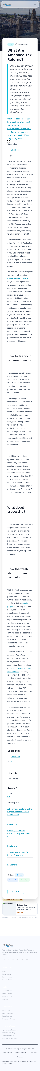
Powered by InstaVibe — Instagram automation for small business (19, 1062)
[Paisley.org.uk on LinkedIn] (27, 959)
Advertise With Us (8, 1035)
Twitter (19, 875)
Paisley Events (7, 977)
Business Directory (8, 1033)
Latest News (6, 974)
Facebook (12, 880)
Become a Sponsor (8, 1019)
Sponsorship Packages (10, 1030)
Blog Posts (15, 150)
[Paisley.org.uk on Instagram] (13, 959)
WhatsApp (24, 880)
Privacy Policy (7, 1052)
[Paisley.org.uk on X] (9, 959)
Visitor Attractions (8, 991)
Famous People (7, 996)
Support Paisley (7, 1013)
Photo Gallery (7, 994)
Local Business (7, 1016)
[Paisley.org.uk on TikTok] (18, 959)
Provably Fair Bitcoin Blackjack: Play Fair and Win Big (19, 833)
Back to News (17, 892)
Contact (5, 999)
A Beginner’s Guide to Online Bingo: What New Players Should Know (19, 812)
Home (4, 971)
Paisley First (6, 1010)
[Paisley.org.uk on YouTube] (22, 959)
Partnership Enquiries (9, 1038)
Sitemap (20, 1057)
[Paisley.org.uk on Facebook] (4, 959)
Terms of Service (20, 1052)
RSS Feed (34, 1052)
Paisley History (7, 980)
